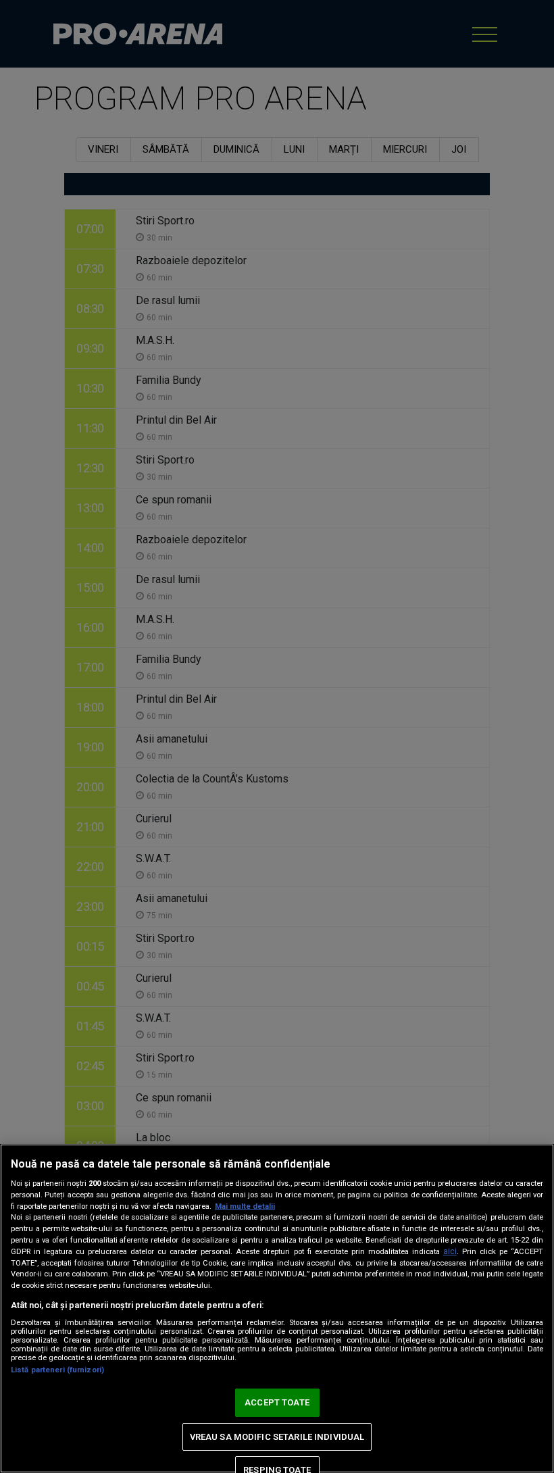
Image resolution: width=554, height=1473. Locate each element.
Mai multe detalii (245, 1206)
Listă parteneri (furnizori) (57, 1370)
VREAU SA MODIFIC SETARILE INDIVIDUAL (277, 1437)
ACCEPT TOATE (277, 1402)
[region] (277, 1308)
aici (450, 1251)
